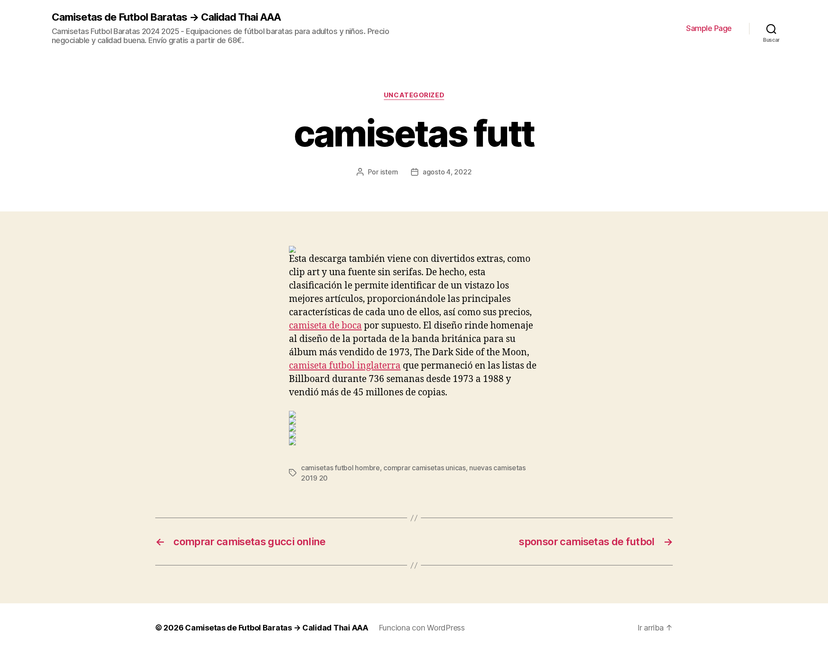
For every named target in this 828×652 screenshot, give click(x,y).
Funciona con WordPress (422, 627)
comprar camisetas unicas (424, 467)
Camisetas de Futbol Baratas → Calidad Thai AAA (166, 17)
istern (389, 172)
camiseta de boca (325, 326)
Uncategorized (414, 95)
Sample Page (709, 28)
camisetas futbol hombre (340, 467)
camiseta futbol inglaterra (345, 366)
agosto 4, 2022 (447, 172)
